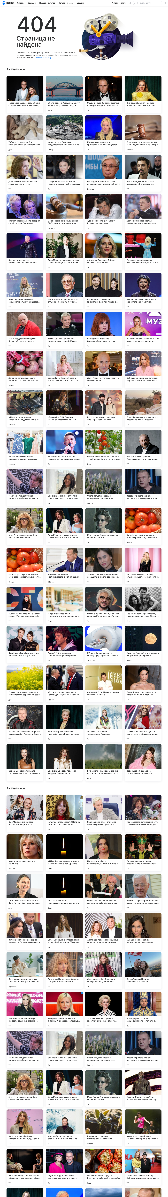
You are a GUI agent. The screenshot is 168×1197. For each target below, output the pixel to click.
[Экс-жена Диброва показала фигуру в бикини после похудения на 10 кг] (64, 762)
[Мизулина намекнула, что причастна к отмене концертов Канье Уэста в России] (103, 133)
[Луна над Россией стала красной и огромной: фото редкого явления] (143, 644)
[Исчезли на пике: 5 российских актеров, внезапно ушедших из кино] (103, 880)
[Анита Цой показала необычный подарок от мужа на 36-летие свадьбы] (103, 1088)
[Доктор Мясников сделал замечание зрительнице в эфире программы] (143, 212)
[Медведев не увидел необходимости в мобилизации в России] (64, 566)
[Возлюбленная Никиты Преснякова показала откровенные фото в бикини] (143, 1127)
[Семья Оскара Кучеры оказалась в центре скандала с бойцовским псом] (103, 94)
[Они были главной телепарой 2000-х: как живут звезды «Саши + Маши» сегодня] (143, 919)
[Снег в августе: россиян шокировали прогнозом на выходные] (103, 487)
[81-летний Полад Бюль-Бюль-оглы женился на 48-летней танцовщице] (64, 291)
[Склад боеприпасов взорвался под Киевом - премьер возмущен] (103, 801)
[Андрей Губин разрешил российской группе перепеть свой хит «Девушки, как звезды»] (64, 644)
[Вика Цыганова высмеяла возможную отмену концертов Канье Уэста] (25, 291)
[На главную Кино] (9, 3)
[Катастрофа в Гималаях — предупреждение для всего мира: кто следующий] (64, 133)
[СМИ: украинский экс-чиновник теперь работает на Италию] (64, 841)
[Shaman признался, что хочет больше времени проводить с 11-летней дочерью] (103, 970)
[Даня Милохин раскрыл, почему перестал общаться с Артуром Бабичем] (64, 251)
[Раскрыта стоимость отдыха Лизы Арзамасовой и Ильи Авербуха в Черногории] (103, 408)
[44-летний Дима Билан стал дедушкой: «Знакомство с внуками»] (143, 173)
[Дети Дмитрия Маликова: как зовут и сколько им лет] (25, 173)
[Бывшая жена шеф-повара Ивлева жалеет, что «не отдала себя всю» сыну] (143, 448)
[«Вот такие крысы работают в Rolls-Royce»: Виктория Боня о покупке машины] (25, 1049)
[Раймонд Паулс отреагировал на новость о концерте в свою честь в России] (143, 1049)
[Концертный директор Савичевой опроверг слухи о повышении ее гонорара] (103, 330)
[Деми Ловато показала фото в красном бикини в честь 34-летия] (143, 683)
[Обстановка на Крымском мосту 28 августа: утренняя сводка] (64, 94)
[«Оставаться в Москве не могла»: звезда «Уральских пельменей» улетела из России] (25, 605)
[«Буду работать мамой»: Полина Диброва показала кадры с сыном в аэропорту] (64, 970)
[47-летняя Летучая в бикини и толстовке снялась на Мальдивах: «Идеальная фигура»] (25, 880)
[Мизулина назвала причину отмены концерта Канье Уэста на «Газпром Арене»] (143, 566)
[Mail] (3, 3)
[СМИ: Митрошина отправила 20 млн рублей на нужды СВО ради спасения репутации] (64, 1088)
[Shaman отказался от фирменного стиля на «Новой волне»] (25, 251)
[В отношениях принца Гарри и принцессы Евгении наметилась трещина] (25, 1088)
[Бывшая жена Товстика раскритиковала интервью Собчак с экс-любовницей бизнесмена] (143, 1088)
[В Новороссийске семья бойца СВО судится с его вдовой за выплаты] (64, 212)
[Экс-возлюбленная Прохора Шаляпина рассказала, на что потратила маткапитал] (143, 94)
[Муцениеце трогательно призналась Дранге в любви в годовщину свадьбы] (103, 291)
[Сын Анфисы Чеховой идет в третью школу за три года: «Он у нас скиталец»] (64, 369)
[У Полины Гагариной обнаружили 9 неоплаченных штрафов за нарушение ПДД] (103, 841)
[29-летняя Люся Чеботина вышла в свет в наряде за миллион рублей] (143, 330)
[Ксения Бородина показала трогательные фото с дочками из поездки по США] (25, 762)
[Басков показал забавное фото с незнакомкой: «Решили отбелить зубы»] (25, 723)
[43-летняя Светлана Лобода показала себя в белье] (103, 251)
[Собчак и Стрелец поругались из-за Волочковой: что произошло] (25, 801)
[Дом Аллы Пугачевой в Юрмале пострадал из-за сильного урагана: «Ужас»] (64, 1127)
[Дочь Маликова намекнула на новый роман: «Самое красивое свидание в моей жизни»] (64, 526)
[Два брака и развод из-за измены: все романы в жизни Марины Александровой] (143, 880)
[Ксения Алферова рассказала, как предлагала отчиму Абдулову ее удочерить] (143, 605)
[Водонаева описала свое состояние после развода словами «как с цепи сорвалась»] (143, 762)
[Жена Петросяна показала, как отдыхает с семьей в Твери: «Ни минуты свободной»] (64, 919)
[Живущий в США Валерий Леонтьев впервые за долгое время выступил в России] (64, 408)
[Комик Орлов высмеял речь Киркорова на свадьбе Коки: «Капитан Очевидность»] (64, 330)
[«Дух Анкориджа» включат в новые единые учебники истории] (64, 683)
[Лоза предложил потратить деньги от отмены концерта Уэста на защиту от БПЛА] (143, 841)
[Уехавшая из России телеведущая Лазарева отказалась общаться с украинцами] (103, 723)
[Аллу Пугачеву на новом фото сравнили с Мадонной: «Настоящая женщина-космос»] (25, 526)
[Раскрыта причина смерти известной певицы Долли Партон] (143, 251)
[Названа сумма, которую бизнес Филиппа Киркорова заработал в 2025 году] (103, 605)
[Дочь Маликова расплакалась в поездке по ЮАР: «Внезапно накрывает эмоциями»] (143, 408)
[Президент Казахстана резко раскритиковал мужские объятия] (103, 173)
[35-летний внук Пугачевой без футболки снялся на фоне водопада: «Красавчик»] (103, 919)
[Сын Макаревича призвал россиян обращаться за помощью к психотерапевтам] (25, 970)
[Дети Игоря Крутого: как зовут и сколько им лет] (103, 369)
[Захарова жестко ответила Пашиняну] (25, 1010)
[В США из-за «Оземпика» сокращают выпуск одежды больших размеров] (25, 448)
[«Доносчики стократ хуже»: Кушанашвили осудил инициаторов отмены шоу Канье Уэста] (103, 212)
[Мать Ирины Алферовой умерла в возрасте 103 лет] (103, 526)
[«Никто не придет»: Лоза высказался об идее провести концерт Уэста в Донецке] (25, 487)
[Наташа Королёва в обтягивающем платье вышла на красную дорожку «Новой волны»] (103, 1010)
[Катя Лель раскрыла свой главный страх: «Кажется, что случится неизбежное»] (64, 723)
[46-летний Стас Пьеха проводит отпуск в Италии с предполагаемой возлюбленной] (103, 683)
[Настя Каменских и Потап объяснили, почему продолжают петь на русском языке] (64, 801)
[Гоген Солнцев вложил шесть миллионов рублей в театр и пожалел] (103, 1049)
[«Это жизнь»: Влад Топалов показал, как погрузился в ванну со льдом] (64, 448)
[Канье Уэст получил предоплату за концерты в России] (64, 880)
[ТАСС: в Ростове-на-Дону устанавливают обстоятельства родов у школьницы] (25, 133)
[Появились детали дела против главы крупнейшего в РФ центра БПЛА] (143, 133)
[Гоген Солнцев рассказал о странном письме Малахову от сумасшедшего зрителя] (143, 1010)
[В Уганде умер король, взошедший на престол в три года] (143, 1167)
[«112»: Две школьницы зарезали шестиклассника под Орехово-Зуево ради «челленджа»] (64, 1010)
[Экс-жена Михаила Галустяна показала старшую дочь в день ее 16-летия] (64, 487)
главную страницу (43, 57)
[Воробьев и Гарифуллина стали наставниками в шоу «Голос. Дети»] (25, 644)
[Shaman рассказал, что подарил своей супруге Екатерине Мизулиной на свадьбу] (25, 212)
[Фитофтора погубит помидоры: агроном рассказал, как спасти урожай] (143, 526)
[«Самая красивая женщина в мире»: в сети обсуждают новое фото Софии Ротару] (143, 723)
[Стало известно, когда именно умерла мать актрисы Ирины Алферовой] (25, 919)
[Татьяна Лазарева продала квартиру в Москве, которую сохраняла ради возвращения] (103, 1167)
